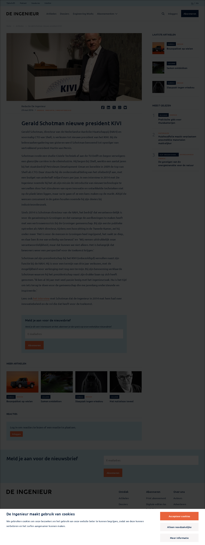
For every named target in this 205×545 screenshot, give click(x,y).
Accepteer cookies (179, 516)
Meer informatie (179, 537)
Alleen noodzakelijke (179, 527)
